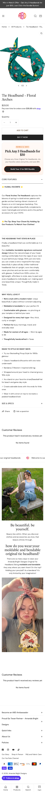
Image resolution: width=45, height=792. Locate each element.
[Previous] (18, 85)
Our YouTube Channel (10, 758)
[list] (22, 60)
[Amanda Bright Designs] (22, 15)
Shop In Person (17, 754)
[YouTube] (13, 749)
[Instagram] (8, 749)
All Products (16, 27)
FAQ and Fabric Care (34, 754)
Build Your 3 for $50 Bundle (23, 169)
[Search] (35, 16)
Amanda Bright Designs (18, 773)
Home (4, 27)
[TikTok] (18, 749)
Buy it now (22, 137)
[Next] (26, 85)
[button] (40, 16)
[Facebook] (2, 749)
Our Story (5, 754)
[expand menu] (3, 16)
